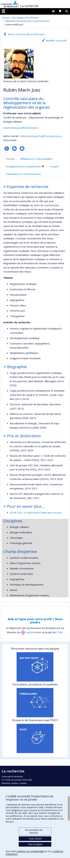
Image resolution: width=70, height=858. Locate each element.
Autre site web (22, 148)
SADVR (30, 632)
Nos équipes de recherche (25, 17)
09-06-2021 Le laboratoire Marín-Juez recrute (35, 512)
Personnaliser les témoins (37, 831)
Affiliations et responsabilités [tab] (36, 158)
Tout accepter (35, 844)
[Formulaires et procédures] (35, 702)
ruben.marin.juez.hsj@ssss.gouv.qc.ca (41, 136)
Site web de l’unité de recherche (14, 148)
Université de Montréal (9, 4)
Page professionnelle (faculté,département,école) (6, 148)
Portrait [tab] (10, 158)
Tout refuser (35, 838)
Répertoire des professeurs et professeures (27, 21)
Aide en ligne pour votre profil (30, 619)
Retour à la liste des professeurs (26, 34)
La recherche (29, 5)
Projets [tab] (54, 166)
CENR (59, 632)
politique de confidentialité (30, 851)
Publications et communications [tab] (23, 174)
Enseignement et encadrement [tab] (26, 167)
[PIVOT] (35, 738)
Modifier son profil (56, 40)
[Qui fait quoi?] (35, 666)
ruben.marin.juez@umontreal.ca (20, 127)
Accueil (5, 17)
